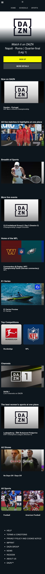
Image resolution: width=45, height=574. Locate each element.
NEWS (9, 550)
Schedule (23, 8)
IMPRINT (10, 542)
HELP (9, 530)
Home (13, 8)
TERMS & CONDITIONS (17, 534)
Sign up (22, 59)
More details (22, 66)
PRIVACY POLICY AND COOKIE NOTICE (24, 538)
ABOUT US (11, 558)
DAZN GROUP (13, 546)
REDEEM (11, 554)
